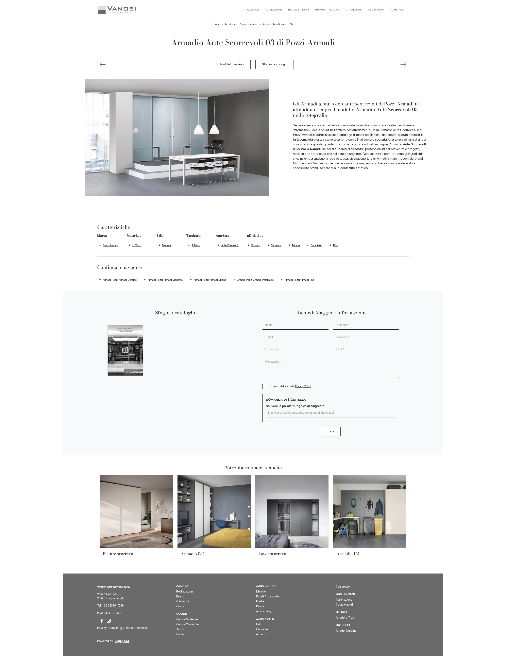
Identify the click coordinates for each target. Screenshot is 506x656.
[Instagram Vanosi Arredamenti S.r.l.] (107, 620)
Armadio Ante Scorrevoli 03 (277, 24)
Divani (260, 606)
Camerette (343, 586)
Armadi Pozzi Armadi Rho (299, 279)
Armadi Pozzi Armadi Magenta (165, 279)
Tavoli (180, 629)
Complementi (344, 604)
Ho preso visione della (290, 386)
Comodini (262, 629)
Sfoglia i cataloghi (274, 64)
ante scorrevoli (230, 245)
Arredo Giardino (346, 630)
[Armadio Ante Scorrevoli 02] (103, 64)
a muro (196, 245)
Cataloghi (354, 10)
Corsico (255, 245)
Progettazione (327, 10)
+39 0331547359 (113, 605)
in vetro (136, 245)
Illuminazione (344, 599)
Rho (335, 245)
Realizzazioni (298, 10)
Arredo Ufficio (345, 617)
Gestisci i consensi (135, 627)
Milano (296, 245)
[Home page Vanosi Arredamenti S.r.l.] (134, 10)
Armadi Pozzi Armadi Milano (210, 279)
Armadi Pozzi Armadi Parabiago (255, 279)
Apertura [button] (222, 236)
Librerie (261, 591)
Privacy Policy (303, 386)
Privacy (102, 627)
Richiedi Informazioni (230, 64)
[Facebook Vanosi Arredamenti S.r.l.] (100, 620)
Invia (331, 431)
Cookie (113, 627)
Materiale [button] (134, 236)
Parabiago (316, 245)
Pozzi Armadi (110, 245)
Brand (180, 596)
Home (216, 24)
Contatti (398, 10)
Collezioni (273, 10)
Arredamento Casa (235, 24)
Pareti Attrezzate (267, 596)
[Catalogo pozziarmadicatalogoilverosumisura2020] (125, 350)
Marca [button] (102, 236)
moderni (166, 245)
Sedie (180, 634)
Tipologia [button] (193, 236)
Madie (260, 601)
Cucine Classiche (187, 624)
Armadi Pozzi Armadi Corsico (120, 279)
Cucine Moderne (187, 619)
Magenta (276, 245)
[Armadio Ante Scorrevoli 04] (403, 64)
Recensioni (376, 10)
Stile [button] (160, 236)
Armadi (254, 24)
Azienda (253, 10)
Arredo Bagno (265, 611)
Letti (259, 624)
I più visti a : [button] (254, 236)
